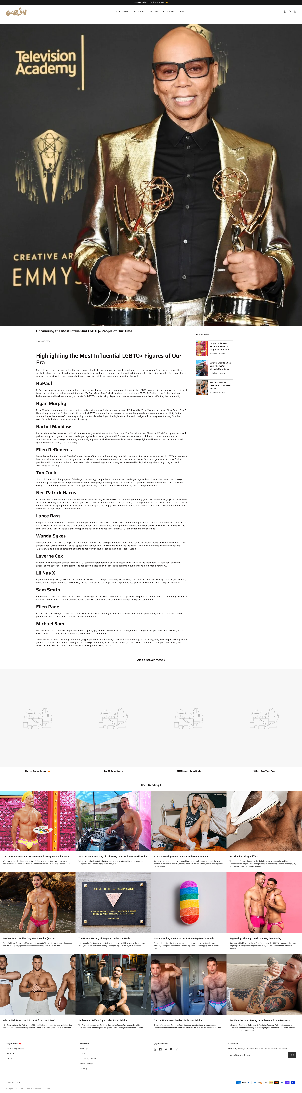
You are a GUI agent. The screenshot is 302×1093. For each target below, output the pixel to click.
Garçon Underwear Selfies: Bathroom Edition (178, 1020)
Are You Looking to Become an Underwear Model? (181, 856)
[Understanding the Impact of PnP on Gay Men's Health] (188, 902)
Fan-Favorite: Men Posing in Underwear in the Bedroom (259, 1020)
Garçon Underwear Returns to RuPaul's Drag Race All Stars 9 (36, 856)
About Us (10, 1053)
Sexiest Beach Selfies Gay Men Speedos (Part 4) (29, 938)
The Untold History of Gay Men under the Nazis (104, 938)
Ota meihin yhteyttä (15, 1048)
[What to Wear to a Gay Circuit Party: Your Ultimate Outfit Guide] (113, 821)
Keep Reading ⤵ (151, 785)
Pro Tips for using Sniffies (243, 856)
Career (9, 1058)
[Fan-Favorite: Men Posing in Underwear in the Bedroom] (264, 984)
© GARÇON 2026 (11, 1089)
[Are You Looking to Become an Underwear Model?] (188, 821)
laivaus (83, 1053)
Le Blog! (83, 1068)
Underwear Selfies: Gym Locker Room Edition (103, 1020)
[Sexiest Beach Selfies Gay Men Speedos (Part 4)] (38, 902)
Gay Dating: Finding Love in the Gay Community (255, 938)
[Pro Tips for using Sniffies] (264, 821)
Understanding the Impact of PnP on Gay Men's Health (184, 938)
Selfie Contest (86, 1063)
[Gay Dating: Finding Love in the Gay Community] (264, 902)
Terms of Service (34, 1089)
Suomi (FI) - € (13, 1083)
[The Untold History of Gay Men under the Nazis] (113, 902)
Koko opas (84, 1048)
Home (22, 1089)
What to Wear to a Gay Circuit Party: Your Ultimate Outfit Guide (112, 856)
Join (292, 1055)
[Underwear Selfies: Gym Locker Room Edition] (113, 984)
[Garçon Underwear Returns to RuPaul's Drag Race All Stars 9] (38, 821)
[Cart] (294, 11)
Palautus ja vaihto (88, 1058)
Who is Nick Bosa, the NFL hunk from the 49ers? (29, 1020)
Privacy (47, 1089)
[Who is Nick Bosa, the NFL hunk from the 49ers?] (38, 984)
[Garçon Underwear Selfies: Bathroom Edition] (188, 984)
